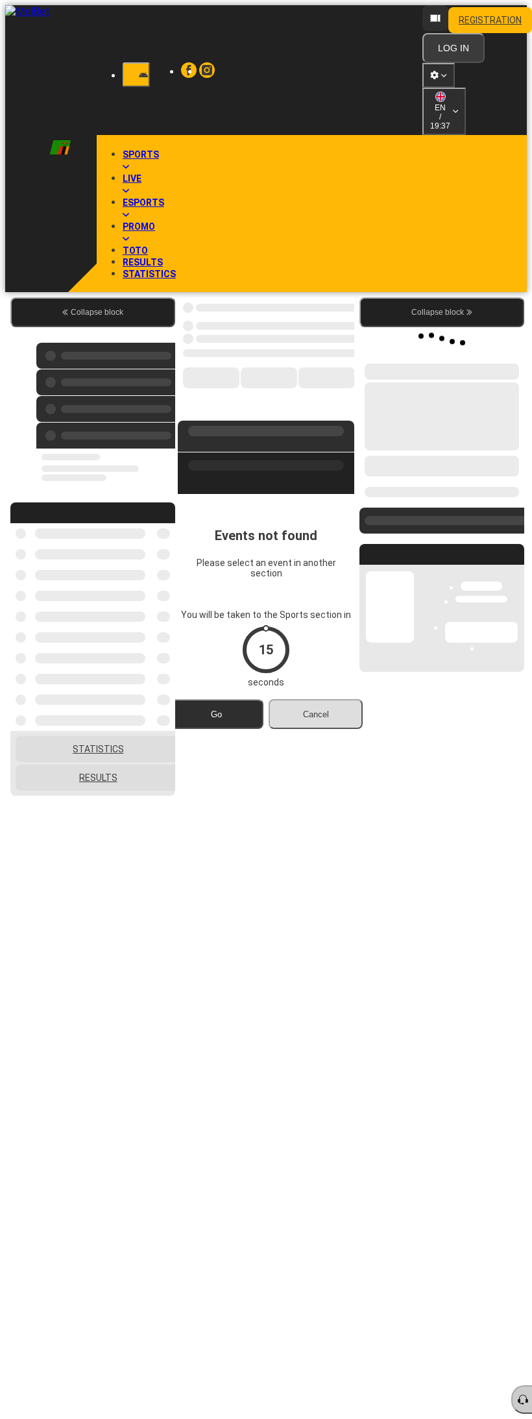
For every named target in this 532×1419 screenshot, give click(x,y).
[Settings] (438, 75)
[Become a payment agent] (435, 18)
